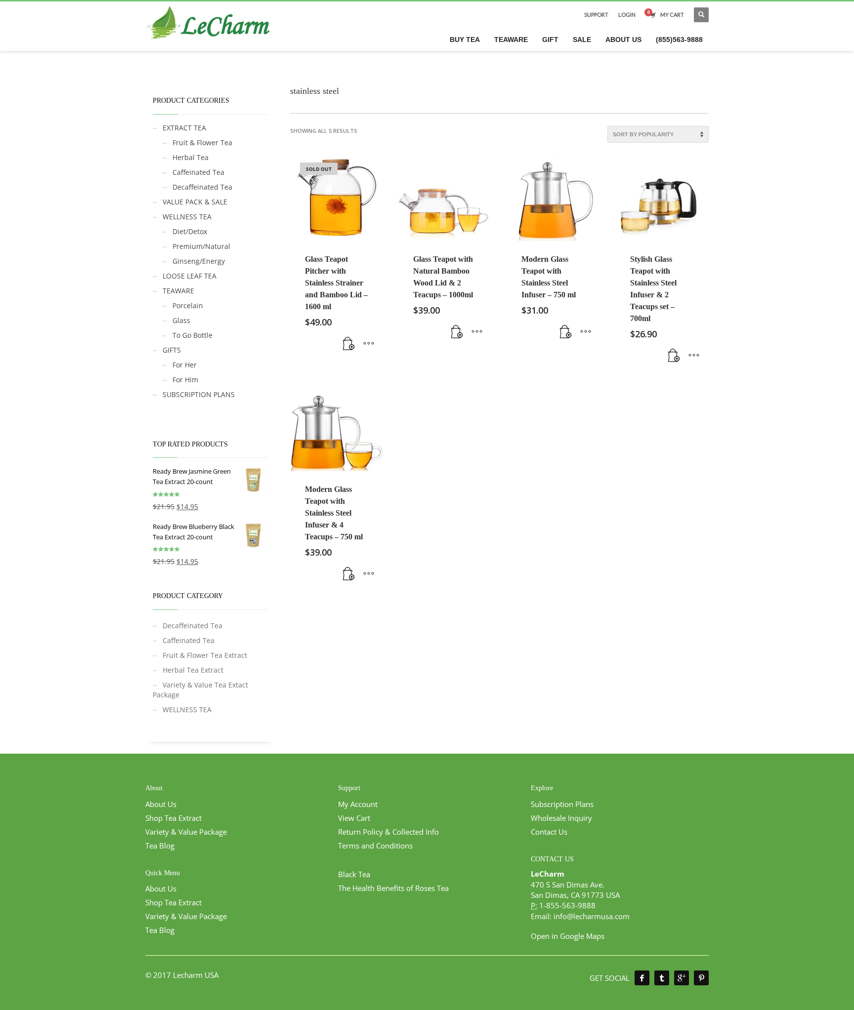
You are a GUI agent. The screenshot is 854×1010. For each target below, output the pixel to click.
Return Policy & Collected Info (388, 832)
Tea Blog (159, 845)
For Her (184, 364)
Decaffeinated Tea (202, 187)
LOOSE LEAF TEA (189, 276)
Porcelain (187, 305)
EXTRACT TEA (184, 127)
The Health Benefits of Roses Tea (393, 888)
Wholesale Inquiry (561, 818)
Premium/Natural (201, 246)
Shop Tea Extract (173, 818)
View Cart (354, 818)
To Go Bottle (192, 335)
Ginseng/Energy (198, 261)
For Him (185, 379)
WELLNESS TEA (187, 216)
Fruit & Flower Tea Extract (205, 655)
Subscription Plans (562, 804)
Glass (181, 320)
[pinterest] (701, 977)
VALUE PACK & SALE (195, 201)
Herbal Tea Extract (193, 670)
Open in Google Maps (567, 936)
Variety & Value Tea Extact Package (200, 689)
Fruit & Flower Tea (202, 142)
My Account (358, 804)
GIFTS (172, 350)
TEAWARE (178, 290)
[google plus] (681, 977)
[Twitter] (661, 977)
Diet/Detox (189, 231)
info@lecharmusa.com (592, 916)
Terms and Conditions (375, 845)
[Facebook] (642, 977)
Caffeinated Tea (198, 172)
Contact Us (549, 832)
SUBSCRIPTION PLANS (199, 394)
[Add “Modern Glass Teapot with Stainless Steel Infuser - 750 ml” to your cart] (566, 332)
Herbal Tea (190, 157)
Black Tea (354, 874)
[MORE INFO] (369, 343)
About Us (160, 804)
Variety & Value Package (186, 832)
